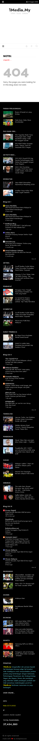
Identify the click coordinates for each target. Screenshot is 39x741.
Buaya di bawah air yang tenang (23, 113)
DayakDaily (9, 519)
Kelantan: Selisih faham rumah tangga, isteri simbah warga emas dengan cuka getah (18, 386)
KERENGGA (9, 384)
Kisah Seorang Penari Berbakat (14, 378)
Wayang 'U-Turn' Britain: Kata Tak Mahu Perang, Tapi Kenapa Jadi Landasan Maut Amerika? (24, 277)
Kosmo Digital (10, 510)
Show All (34, 259)
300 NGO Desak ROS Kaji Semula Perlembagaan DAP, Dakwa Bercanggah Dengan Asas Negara (24, 161)
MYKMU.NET (10, 401)
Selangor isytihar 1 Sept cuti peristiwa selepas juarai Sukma (24, 465)
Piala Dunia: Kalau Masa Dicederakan (23, 121)
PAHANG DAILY (11, 537)
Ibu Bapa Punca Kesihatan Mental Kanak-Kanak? (23, 336)
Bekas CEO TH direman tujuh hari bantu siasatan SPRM (24, 584)
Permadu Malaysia (12, 376)
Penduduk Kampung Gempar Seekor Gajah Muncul (18, 235)
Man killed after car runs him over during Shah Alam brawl (17, 404)
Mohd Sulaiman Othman (14, 250)
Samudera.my (10, 241)
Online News (10, 233)
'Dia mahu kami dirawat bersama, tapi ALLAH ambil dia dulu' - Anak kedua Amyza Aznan (24, 489)
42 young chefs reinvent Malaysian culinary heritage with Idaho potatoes (18, 361)
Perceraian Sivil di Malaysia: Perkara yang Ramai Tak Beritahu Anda (18, 244)
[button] (3, 1)
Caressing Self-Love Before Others (24, 645)
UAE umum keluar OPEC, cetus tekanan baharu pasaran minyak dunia (23, 623)
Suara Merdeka (11, 206)
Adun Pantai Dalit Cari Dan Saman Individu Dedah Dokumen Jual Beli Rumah (18, 395)
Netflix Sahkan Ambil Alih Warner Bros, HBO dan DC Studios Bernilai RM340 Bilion (25, 497)
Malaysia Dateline (11, 367)
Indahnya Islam (20, 598)
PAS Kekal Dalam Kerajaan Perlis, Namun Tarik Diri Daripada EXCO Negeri (24, 145)
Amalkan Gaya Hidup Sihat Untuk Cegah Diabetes (24, 191)
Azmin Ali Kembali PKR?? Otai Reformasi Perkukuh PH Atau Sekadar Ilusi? (18, 226)
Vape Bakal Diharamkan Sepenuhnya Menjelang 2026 (25, 183)
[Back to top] (34, 736)
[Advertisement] (19, 31)
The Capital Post (11, 359)
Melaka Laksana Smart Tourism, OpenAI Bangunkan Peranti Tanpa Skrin (24, 427)
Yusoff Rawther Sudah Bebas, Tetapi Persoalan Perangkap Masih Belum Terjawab (25, 268)
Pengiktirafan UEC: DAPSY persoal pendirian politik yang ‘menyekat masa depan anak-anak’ (25, 451)
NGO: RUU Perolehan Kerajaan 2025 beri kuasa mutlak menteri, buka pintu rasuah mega (24, 170)
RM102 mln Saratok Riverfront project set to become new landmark (18, 522)
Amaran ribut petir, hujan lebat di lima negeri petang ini (18, 553)
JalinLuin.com (10, 392)
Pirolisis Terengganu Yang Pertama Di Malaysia (16, 531)
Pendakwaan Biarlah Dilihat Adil (24, 607)
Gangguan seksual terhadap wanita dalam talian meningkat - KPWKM (25, 654)
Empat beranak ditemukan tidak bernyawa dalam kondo (17, 513)
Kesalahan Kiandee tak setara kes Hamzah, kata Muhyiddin (18, 253)
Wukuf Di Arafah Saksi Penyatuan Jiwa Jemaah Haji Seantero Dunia (24, 345)
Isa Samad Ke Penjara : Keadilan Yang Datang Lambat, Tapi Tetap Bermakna (25, 300)
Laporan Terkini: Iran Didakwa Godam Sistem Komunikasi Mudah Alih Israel (25, 419)
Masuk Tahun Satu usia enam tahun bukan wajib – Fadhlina (24, 441)
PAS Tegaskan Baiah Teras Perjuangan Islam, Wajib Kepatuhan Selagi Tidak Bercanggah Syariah (24, 138)
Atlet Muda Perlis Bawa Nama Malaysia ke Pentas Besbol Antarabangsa (18, 208)
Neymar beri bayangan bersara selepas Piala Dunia (24, 472)
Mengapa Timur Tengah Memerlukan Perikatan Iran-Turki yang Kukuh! (24, 292)
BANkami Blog (10, 224)
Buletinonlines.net (12, 528)
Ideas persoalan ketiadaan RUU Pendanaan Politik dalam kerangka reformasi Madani (24, 631)
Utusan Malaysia (11, 550)
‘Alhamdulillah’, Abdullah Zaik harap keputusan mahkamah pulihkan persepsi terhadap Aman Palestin (24, 578)
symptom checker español (12, 715)
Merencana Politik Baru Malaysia (22, 322)
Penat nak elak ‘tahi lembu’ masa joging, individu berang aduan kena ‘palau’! (17, 370)
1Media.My (19, 10)
